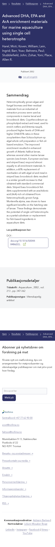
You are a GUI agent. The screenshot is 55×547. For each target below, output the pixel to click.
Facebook (34, 530)
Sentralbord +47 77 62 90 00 (17, 418)
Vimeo (44, 530)
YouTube (27, 533)
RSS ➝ (5, 503)
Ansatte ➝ (7, 468)
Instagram (22, 530)
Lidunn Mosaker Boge (35, 524)
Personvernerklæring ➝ (14, 482)
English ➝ (7, 475)
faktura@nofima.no (12, 432)
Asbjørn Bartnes (41, 520)
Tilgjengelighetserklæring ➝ (17, 496)
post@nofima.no (10, 425)
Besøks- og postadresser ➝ (17, 453)
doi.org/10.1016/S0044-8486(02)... (22, 243)
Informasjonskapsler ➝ (14, 489)
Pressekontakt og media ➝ (16, 461)
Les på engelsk (30, 77)
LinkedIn (10, 530)
